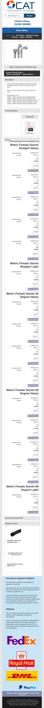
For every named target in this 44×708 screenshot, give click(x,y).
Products (10, 693)
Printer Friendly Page (14, 72)
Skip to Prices (28, 74)
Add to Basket (33, 171)
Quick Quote (18, 693)
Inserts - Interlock (25, 37)
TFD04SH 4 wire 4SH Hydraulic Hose (14, 541)
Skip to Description (13, 74)
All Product (20, 35)
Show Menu (22, 30)
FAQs (36, 693)
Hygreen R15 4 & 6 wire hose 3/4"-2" (15, 565)
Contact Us (23, 695)
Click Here (29, 133)
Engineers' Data (28, 693)
